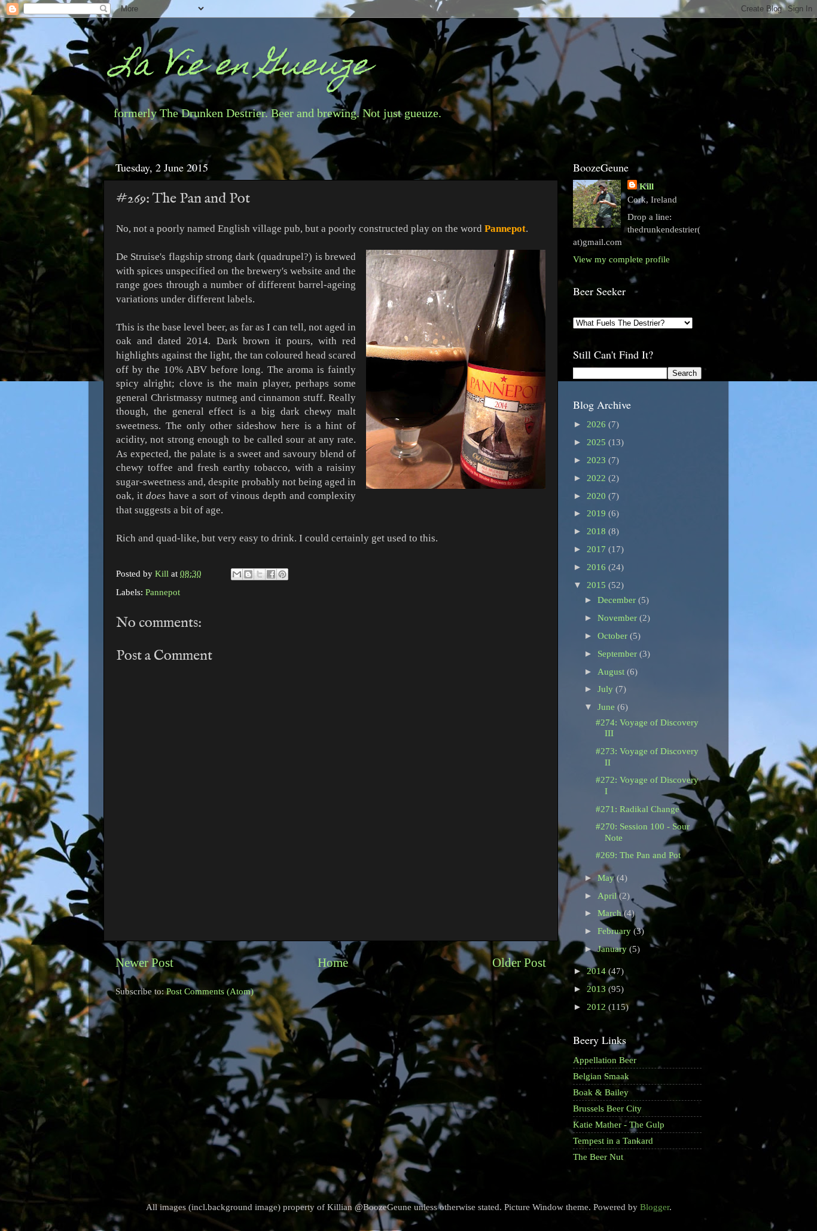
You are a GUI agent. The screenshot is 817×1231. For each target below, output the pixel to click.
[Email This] (237, 574)
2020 (597, 496)
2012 (597, 1007)
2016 (597, 567)
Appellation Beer (604, 1060)
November (618, 618)
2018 (597, 531)
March (610, 913)
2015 (597, 585)
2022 (597, 478)
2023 (597, 460)
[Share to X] (260, 574)
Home (333, 963)
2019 (597, 513)
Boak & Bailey (601, 1092)
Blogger (654, 1207)
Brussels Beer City (607, 1108)
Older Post (519, 963)
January (613, 949)
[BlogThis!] (248, 574)
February (615, 931)
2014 (597, 971)
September (618, 653)
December (617, 600)
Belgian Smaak (601, 1076)
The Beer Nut (598, 1157)
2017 (597, 549)
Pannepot (162, 592)
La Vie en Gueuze (241, 68)
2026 (597, 424)
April (608, 895)
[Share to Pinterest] (282, 574)
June (607, 707)
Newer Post (144, 963)
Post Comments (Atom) (210, 991)
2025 (597, 442)
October (613, 635)
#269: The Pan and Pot (638, 855)
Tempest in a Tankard (613, 1140)
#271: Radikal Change (637, 809)
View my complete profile (621, 259)
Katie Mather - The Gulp (618, 1124)
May (607, 877)
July (606, 689)
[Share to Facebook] (271, 574)
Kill (163, 573)
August (612, 671)
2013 (597, 989)
